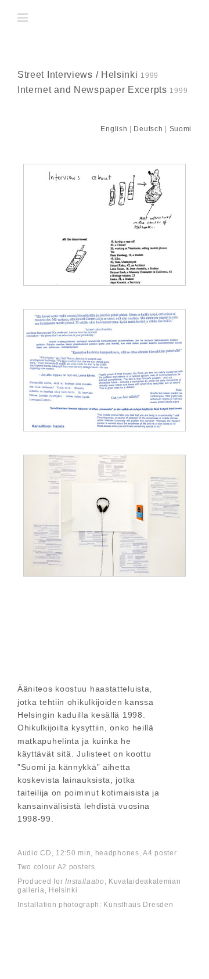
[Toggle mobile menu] (23, 18)
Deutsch (148, 129)
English (113, 129)
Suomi (181, 129)
